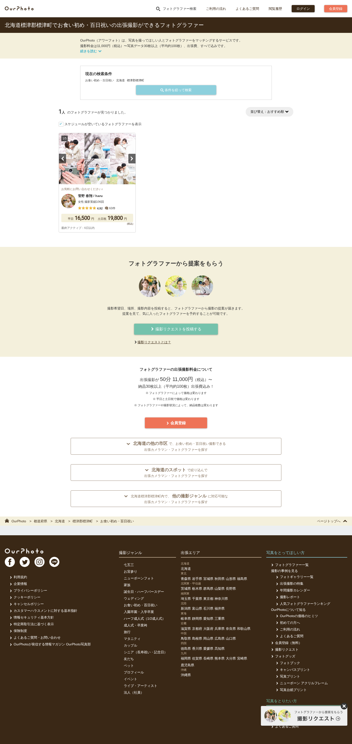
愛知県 (208, 618)
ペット (129, 665)
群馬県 (208, 588)
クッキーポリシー (27, 597)
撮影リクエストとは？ (154, 342)
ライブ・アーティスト (140, 686)
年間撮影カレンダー (295, 590)
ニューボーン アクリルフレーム (304, 683)
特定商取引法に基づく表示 (34, 624)
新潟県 (186, 608)
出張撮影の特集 (291, 583)
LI (54, 562)
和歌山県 (243, 629)
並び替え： (267, 111)
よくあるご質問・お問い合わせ (37, 637)
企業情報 (20, 584)
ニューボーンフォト (139, 578)
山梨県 (220, 588)
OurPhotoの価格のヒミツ (299, 616)
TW (25, 562)
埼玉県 (186, 599)
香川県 (197, 648)
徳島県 (186, 648)
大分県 (231, 658)
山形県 (231, 579)
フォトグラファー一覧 (292, 565)
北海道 (186, 569)
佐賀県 (197, 658)
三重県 (220, 618)
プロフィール (134, 672)
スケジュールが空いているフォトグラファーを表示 (103, 124)
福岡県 (186, 658)
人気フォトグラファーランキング (305, 604)
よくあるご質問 (247, 9)
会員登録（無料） (288, 643)
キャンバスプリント (295, 670)
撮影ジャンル (130, 553)
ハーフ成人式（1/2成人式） (144, 618)
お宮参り (130, 571)
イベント (130, 679)
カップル (130, 645)
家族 (127, 585)
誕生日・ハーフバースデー (144, 592)
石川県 (208, 608)
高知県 (220, 648)
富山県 (197, 608)
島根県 (197, 638)
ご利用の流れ (216, 9)
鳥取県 (186, 638)
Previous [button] (62, 158)
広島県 (220, 638)
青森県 (186, 579)
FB (10, 562)
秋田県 (220, 579)
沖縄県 (186, 675)
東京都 (208, 599)
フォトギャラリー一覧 (296, 577)
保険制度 (20, 631)
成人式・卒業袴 (135, 625)
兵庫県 (220, 629)
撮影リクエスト (287, 649)
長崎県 (208, 658)
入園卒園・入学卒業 (139, 612)
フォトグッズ (285, 656)
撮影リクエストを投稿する (177, 329)
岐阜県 (186, 618)
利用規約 (20, 577)
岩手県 (197, 579)
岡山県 (208, 638)
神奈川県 (221, 599)
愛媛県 (208, 648)
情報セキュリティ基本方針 (34, 617)
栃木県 (197, 588)
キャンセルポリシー (29, 604)
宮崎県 (242, 658)
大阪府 (208, 629)
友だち (129, 659)
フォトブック (290, 663)
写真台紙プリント (293, 690)
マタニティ (132, 639)
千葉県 (197, 599)
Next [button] (132, 158)
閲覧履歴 (275, 9)
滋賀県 (186, 629)
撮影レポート (290, 597)
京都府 (197, 629)
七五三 (129, 565)
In (39, 562)
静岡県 (197, 618)
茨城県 (186, 588)
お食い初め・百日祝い (140, 605)
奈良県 (231, 629)
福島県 (242, 579)
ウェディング (134, 598)
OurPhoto (24, 550)
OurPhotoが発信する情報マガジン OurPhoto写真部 (52, 644)
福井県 (220, 608)
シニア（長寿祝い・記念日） (145, 652)
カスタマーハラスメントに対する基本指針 (45, 611)
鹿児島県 (187, 665)
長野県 (231, 588)
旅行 (127, 632)
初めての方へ (290, 623)
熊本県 (220, 658)
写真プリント (290, 676)
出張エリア (190, 553)
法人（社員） (134, 692)
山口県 (231, 638)
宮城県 (208, 579)
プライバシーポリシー (30, 590)
